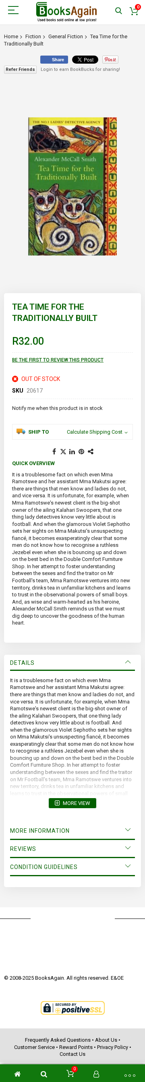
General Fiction (65, 36)
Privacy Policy (112, 1047)
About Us (106, 1040)
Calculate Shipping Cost (94, 432)
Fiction (33, 36)
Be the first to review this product (58, 360)
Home (11, 36)
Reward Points (76, 1047)
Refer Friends (20, 69)
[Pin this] (82, 452)
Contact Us (72, 1054)
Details (22, 663)
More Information (40, 831)
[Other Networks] (91, 452)
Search (119, 11)
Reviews (23, 849)
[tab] (72, 663)
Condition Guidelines (44, 867)
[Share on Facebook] (54, 452)
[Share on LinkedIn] (72, 452)
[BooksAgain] (66, 12)
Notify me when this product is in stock (57, 408)
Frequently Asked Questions (58, 1040)
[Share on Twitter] (63, 452)
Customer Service (34, 1047)
